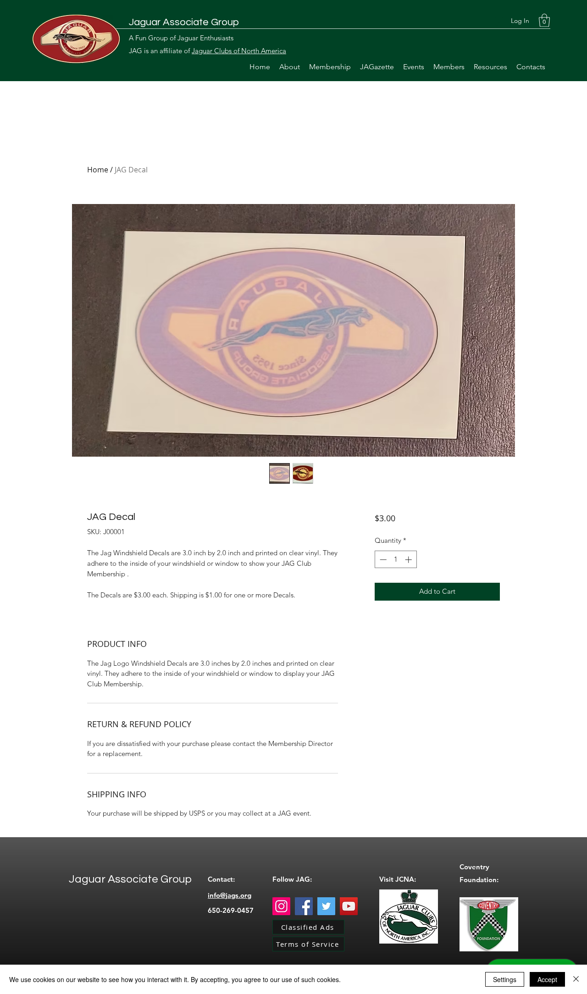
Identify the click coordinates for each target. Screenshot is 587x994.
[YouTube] (349, 906)
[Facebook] (304, 906)
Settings (504, 979)
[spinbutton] (395, 559)
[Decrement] (382, 559)
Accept (547, 979)
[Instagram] (281, 906)
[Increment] (409, 559)
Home (97, 170)
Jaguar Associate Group (184, 22)
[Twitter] (326, 906)
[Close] (575, 979)
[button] (544, 20)
